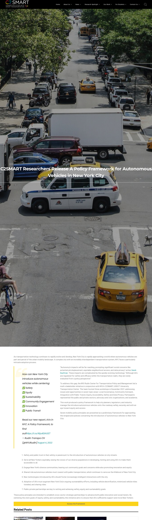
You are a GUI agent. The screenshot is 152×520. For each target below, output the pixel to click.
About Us (67, 4)
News (77, 4)
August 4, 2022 (45, 442)
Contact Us (134, 4)
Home (58, 4)
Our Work (107, 4)
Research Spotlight (91, 4)
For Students (120, 4)
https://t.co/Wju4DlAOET (38, 433)
